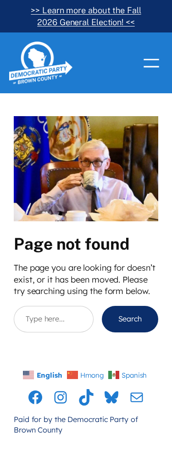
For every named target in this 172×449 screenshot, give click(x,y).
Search (130, 318)
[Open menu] (151, 63)
